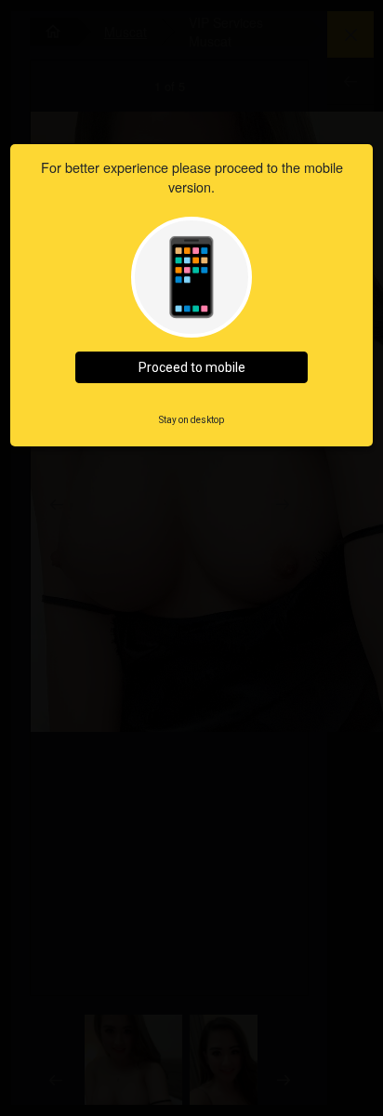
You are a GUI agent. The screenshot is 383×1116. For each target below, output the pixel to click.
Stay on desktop (191, 420)
